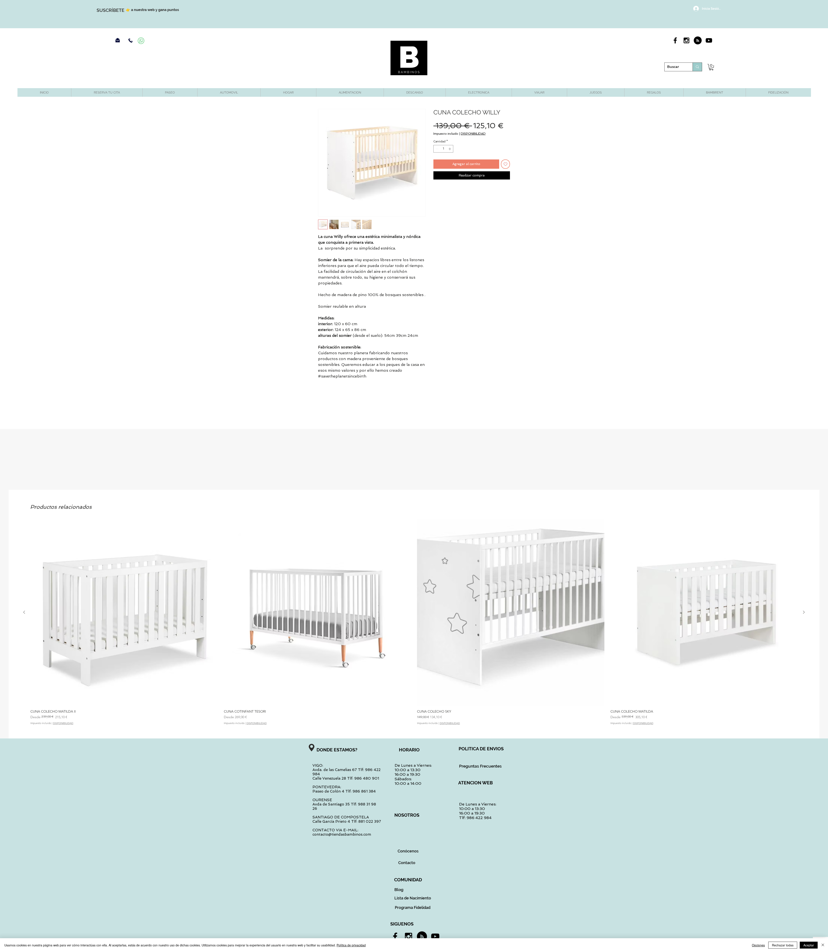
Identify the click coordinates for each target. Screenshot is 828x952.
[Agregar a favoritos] (505, 164)
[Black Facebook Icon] (675, 40)
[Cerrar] (822, 945)
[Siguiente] (803, 612)
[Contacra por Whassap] (141, 40)
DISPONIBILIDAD (473, 133)
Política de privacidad (351, 945)
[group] (414, 621)
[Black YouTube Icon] (709, 40)
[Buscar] (697, 67)
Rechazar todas (783, 945)
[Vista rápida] (124, 612)
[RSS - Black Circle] (698, 40)
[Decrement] (436, 149)
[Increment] (450, 149)
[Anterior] (24, 612)
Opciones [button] (758, 945)
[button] (711, 67)
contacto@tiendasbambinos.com (341, 834)
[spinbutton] (443, 149)
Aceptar (808, 945)
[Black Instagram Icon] (686, 40)
